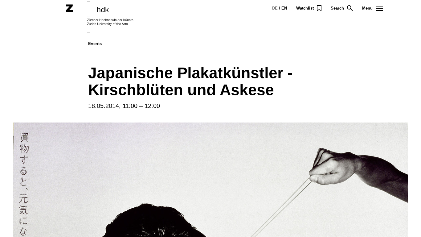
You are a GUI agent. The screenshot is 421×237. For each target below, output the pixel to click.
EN (284, 8)
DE (275, 8)
